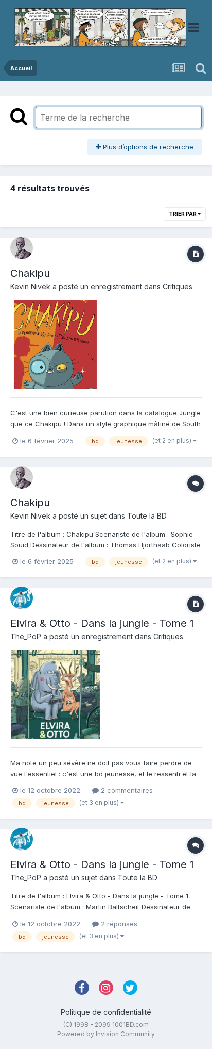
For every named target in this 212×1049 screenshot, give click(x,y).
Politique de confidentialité (106, 1012)
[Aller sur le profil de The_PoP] (21, 598)
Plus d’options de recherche (147, 147)
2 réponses (118, 924)
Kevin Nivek (30, 286)
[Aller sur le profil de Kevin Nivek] (21, 248)
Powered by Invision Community (106, 1034)
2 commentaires (126, 790)
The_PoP (25, 636)
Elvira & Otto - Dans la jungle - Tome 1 (102, 623)
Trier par (183, 214)
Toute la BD (147, 515)
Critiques (177, 286)
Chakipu (30, 273)
